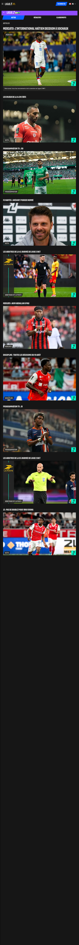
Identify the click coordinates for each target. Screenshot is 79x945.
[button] (2, 4)
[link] (39, 59)
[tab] (13, 17)
